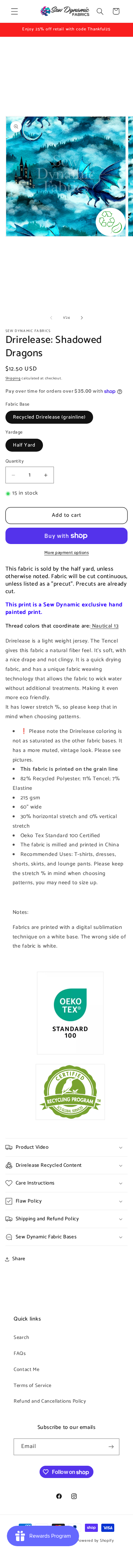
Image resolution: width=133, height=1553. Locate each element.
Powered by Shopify (95, 1540)
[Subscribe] (111, 1446)
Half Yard (24, 445)
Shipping (13, 378)
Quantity (14, 461)
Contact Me (26, 1370)
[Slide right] (81, 318)
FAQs (20, 1354)
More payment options (66, 553)
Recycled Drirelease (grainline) (49, 417)
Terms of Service (32, 1386)
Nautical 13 (104, 626)
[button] (14, 11)
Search (21, 1337)
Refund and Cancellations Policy (50, 1401)
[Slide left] (51, 318)
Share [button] (18, 1259)
